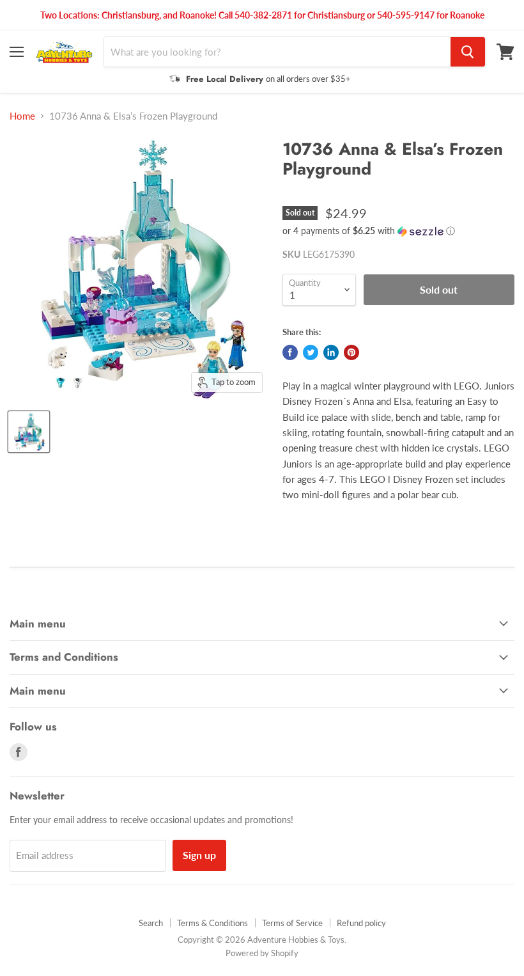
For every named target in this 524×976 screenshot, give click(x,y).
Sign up (199, 855)
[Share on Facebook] (290, 352)
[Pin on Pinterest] (351, 352)
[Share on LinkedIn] (331, 352)
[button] (398, 231)
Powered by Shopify (262, 953)
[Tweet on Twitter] (310, 352)
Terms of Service (292, 923)
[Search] (468, 52)
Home (22, 116)
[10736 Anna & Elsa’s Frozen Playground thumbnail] (28, 431)
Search (151, 923)
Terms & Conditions (212, 923)
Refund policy (361, 923)
